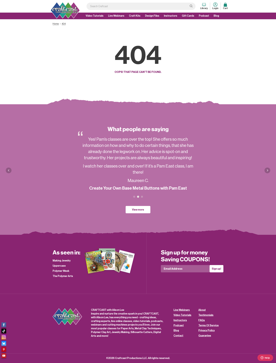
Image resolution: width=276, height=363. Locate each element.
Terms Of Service (208, 325)
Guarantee (204, 335)
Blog (216, 15)
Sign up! (216, 268)
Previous (9, 170)
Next (267, 172)
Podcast (204, 15)
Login (215, 8)
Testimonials (205, 315)
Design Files (152, 15)
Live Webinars (116, 15)
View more (138, 209)
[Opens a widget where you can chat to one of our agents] (265, 358)
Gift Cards (188, 15)
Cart (225, 8)
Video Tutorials (94, 15)
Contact (178, 335)
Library (204, 8)
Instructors (170, 15)
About (202, 310)
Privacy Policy (206, 330)
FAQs (201, 320)
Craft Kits (134, 15)
